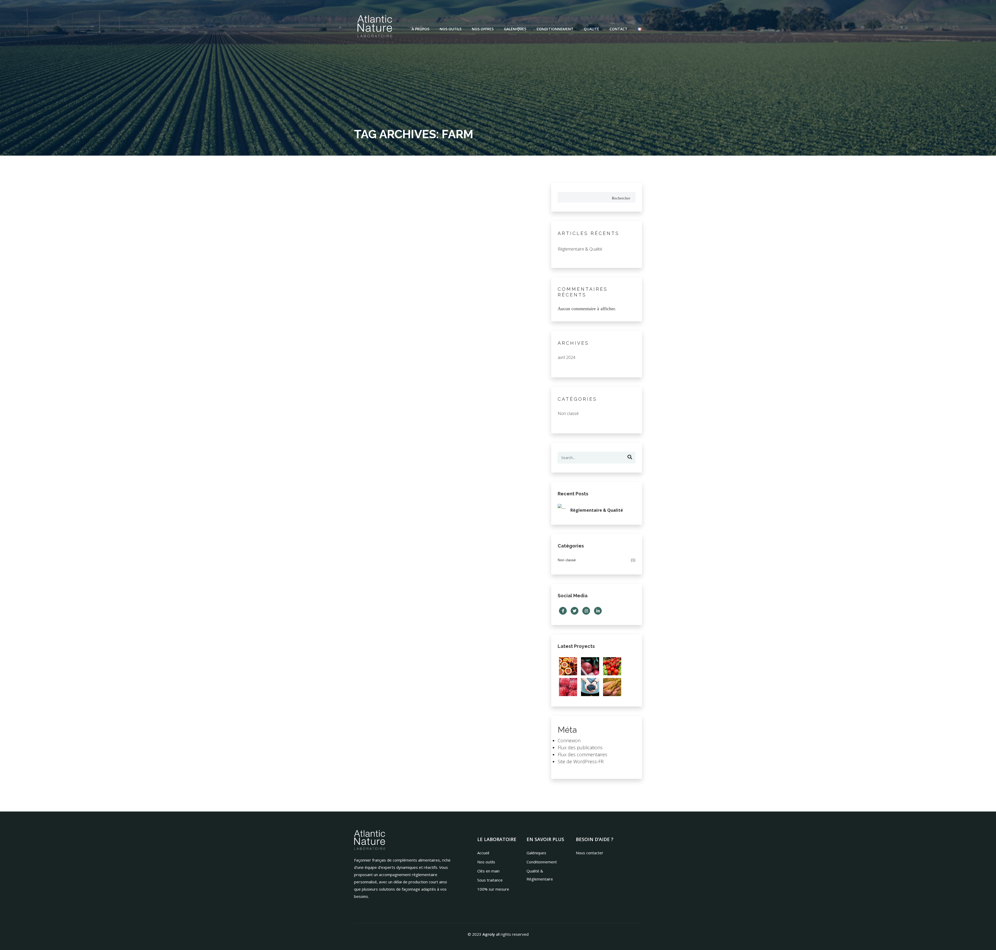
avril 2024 (566, 357)
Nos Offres (483, 28)
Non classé (568, 413)
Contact (618, 28)
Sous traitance (490, 880)
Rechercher (621, 198)
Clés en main (488, 870)
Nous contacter (589, 852)
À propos (420, 28)
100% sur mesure (493, 889)
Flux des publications (580, 747)
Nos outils (486, 861)
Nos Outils (450, 28)
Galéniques (515, 28)
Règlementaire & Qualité (580, 249)
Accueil (483, 852)
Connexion (569, 740)
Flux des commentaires (582, 754)
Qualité (591, 28)
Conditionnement (555, 28)
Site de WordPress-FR (581, 761)
